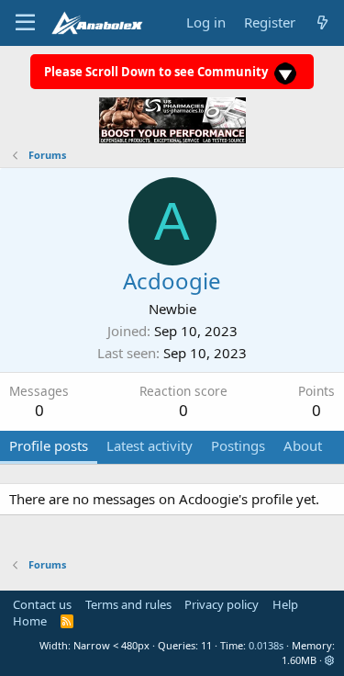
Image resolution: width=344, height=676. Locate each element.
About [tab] (302, 445)
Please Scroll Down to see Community (157, 71)
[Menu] (25, 23)
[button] (330, 660)
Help (285, 604)
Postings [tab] (238, 445)
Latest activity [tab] (149, 445)
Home (30, 621)
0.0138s (266, 645)
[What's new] (322, 22)
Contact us (42, 604)
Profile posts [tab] (48, 445)
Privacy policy (221, 604)
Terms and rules (128, 604)
